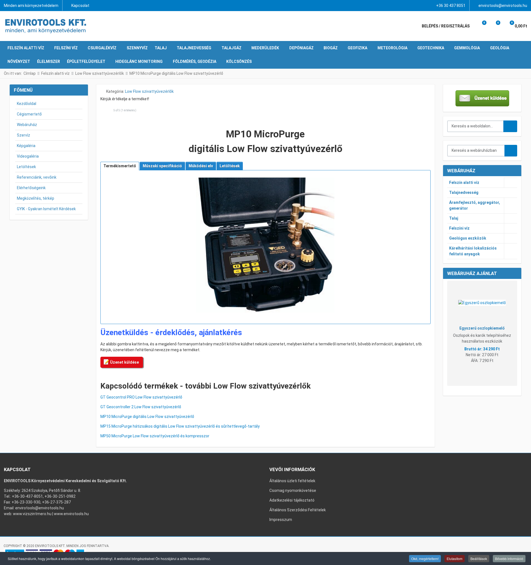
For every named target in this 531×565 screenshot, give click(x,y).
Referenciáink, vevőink (36, 177)
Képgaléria (26, 145)
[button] (480, 26)
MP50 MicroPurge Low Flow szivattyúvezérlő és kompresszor (154, 436)
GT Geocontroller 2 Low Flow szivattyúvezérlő (140, 407)
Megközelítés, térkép (35, 198)
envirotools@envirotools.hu (502, 5)
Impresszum (280, 519)
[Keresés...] (510, 150)
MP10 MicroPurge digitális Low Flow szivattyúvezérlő (147, 416)
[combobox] (475, 126)
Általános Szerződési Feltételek (297, 510)
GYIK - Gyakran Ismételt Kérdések (46, 209)
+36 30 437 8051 (450, 5)
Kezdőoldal (26, 103)
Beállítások (478, 558)
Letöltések (26, 167)
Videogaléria (28, 156)
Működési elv (201, 166)
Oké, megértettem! (425, 558)
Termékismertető (119, 166)
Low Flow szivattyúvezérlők (149, 91)
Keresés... (510, 126)
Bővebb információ (509, 558)
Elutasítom (454, 558)
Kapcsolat (80, 5)
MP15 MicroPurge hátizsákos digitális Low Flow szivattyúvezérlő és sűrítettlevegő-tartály (180, 426)
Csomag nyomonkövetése (292, 490)
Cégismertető (29, 114)
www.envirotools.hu (71, 514)
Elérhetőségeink (31, 188)
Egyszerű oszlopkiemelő (482, 328)
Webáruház (27, 124)
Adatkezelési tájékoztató (291, 500)
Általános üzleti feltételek (292, 481)
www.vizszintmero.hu (32, 514)
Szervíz (23, 135)
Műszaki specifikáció (162, 166)
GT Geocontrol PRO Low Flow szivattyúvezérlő (141, 397)
